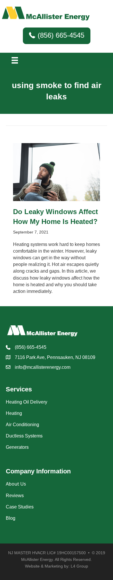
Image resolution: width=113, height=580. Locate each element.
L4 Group (79, 566)
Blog (10, 518)
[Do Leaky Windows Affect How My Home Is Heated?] (56, 171)
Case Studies (20, 506)
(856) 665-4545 (30, 347)
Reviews (15, 495)
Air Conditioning (22, 424)
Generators (17, 447)
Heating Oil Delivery (26, 402)
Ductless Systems (24, 435)
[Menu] (15, 60)
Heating (14, 413)
